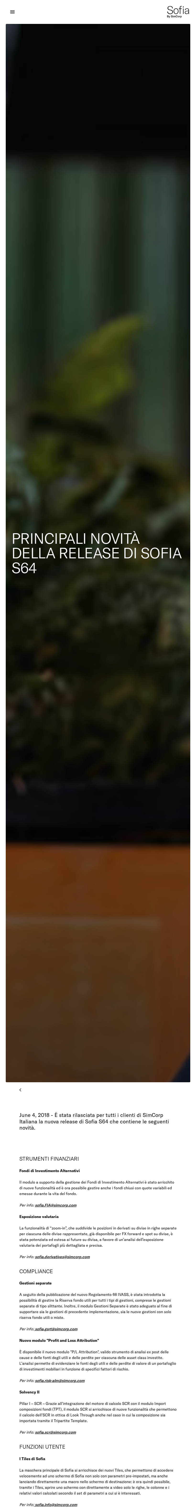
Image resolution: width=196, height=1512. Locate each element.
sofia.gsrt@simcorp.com (55, 1329)
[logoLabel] (178, 12)
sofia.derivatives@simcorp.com (62, 1256)
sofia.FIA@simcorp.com (55, 1205)
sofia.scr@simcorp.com (55, 1432)
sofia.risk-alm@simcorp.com (60, 1380)
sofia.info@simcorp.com (55, 1504)
